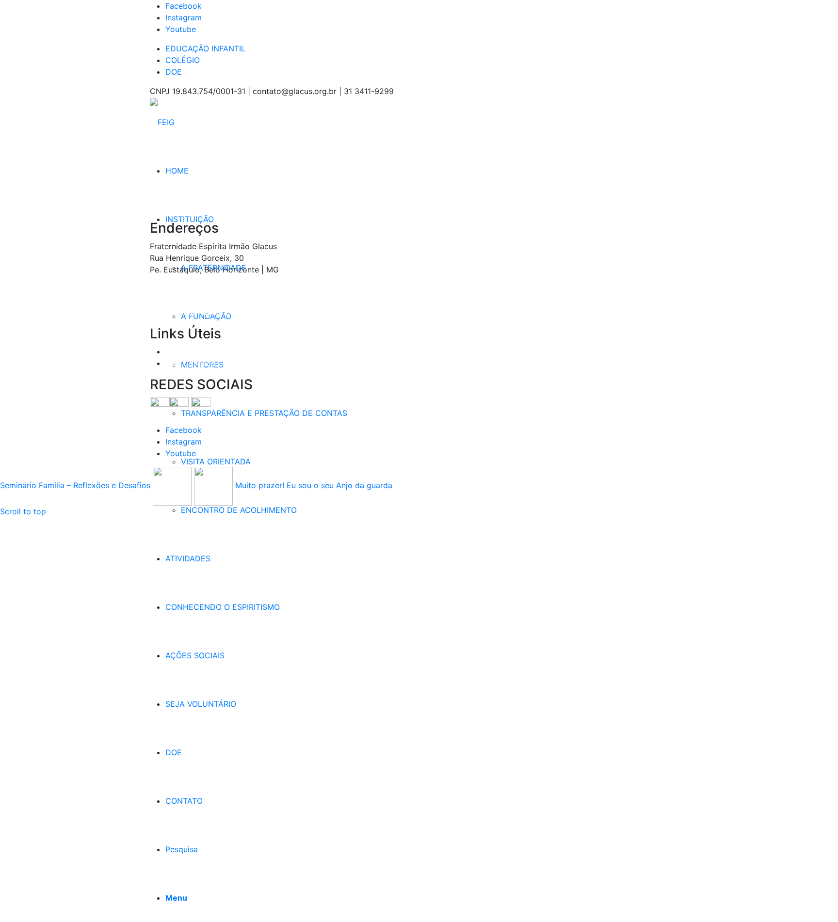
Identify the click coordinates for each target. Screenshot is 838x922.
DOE (173, 72)
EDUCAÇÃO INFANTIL (205, 48)
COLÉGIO (182, 60)
